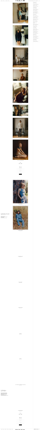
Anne (5, 393)
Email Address (20, 168)
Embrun (6, 393)
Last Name (20, 422)
